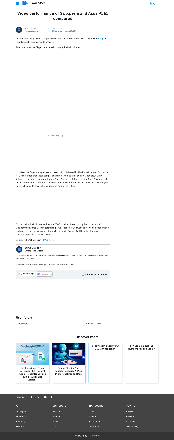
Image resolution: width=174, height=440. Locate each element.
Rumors (92, 417)
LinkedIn (52, 397)
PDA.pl (100, 38)
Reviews (129, 411)
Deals (91, 411)
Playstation (94, 427)
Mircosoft (56, 411)
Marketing (20, 421)
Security (20, 427)
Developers (21, 411)
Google (55, 421)
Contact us (95, 436)
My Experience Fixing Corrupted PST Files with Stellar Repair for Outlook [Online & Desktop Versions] (32, 374)
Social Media (131, 421)
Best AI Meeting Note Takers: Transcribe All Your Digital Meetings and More (69, 371)
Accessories (94, 421)
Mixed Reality (132, 427)
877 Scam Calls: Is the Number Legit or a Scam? (141, 347)
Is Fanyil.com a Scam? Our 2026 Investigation (105, 347)
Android (56, 417)
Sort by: (90, 323)
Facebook (31, 397)
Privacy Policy (81, 436)
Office (55, 427)
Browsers (130, 417)
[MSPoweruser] (33, 3)
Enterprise (21, 417)
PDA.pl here (48, 240)
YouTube (45, 397)
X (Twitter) (38, 397)
